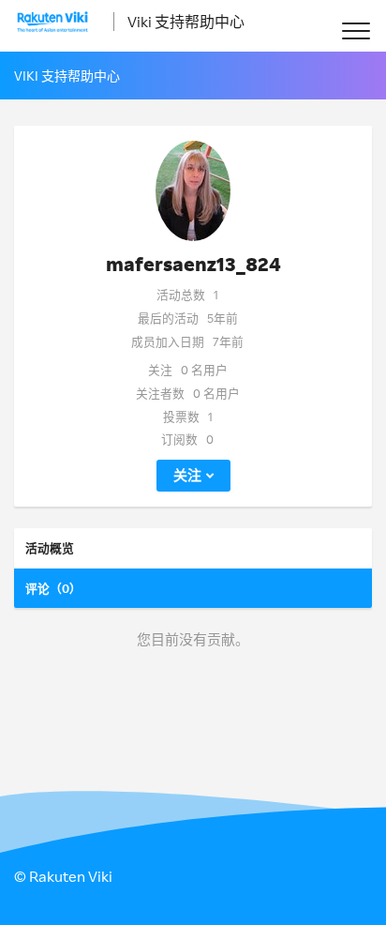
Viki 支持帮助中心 (186, 21)
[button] (355, 30)
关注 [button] (187, 475)
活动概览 (49, 547)
